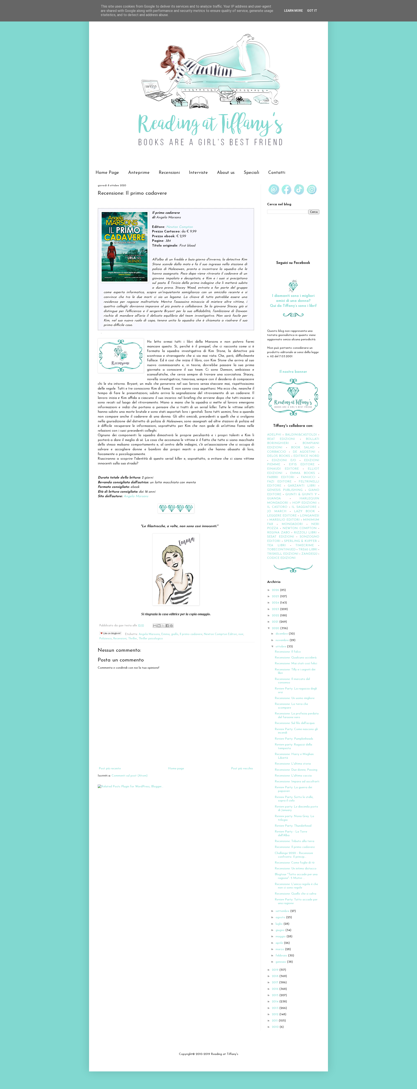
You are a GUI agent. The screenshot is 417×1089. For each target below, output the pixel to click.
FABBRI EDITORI (280, 477)
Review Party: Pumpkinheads (294, 738)
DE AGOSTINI (304, 452)
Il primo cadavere (191, 634)
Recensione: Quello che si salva (295, 893)
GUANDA (274, 498)
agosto (281, 917)
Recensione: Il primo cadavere (295, 847)
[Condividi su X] (163, 625)
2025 (276, 596)
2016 (275, 989)
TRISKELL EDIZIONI (283, 554)
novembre (283, 640)
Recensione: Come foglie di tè (294, 862)
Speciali (251, 173)
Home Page (107, 173)
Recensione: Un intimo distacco (295, 868)
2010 (276, 1027)
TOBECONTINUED (281, 549)
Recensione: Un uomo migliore (294, 698)
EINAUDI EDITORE (283, 468)
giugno (280, 930)
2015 (275, 995)
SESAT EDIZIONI (280, 536)
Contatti (276, 173)
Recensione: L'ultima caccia (293, 775)
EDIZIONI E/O (284, 460)
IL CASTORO (277, 507)
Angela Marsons (136, 496)
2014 (275, 1001)
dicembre (282, 633)
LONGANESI (309, 515)
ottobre (281, 646)
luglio (279, 924)
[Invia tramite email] (155, 625)
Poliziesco (105, 638)
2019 (275, 970)
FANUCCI (308, 477)
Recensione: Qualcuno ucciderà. (296, 657)
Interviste (198, 173)
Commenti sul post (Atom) (129, 775)
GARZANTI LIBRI (302, 485)
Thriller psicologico (151, 638)
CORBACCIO (276, 452)
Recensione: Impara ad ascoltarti (297, 781)
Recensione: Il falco (288, 651)
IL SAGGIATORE (304, 507)
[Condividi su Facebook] (167, 625)
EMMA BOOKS (302, 473)
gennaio (281, 962)
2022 (276, 615)
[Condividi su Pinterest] (171, 625)
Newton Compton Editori (220, 634)
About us (226, 173)
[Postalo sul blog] (159, 625)
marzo (280, 949)
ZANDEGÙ (309, 554)
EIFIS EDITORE (301, 464)
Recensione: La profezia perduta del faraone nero (297, 715)
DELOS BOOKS (278, 456)
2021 (275, 621)
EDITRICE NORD (306, 456)
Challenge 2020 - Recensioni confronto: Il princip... (294, 855)
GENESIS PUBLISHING (285, 490)
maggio (281, 936)
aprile (280, 943)
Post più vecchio (242, 768)
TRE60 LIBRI (307, 549)
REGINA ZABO (278, 532)
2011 (275, 1020)
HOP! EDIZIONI (304, 503)
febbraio (282, 955)
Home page (176, 768)
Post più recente (110, 768)
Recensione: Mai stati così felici (296, 663)
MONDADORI (292, 524)
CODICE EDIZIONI (281, 558)
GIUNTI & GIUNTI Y (301, 494)
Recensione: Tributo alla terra (294, 841)
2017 (275, 982)
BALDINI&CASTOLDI (301, 434)
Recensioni (169, 173)
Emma (165, 634)
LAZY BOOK (304, 511)
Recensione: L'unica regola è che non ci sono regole (296, 886)
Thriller (132, 638)
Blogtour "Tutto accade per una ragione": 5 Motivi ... (296, 876)
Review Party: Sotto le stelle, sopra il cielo (294, 799)
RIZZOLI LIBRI (305, 532)
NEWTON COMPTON (300, 528)
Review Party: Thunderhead (293, 825)
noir (240, 634)
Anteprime (139, 173)
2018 (275, 976)
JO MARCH (278, 511)
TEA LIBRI (276, 545)
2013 (275, 1008)
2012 (275, 1014)
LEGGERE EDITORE (282, 515)
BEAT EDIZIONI (281, 439)
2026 (276, 590)
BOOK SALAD (302, 447)
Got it (312, 10)
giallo (174, 634)
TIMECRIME (304, 545)
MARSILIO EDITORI (284, 519)
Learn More (293, 10)
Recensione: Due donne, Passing (296, 770)
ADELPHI (274, 434)
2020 (276, 628)
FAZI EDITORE (279, 481)
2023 (276, 609)
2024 (276, 602)
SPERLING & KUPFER (300, 541)
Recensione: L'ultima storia (293, 763)
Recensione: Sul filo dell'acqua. (295, 723)
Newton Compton (179, 227)
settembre (283, 911)
